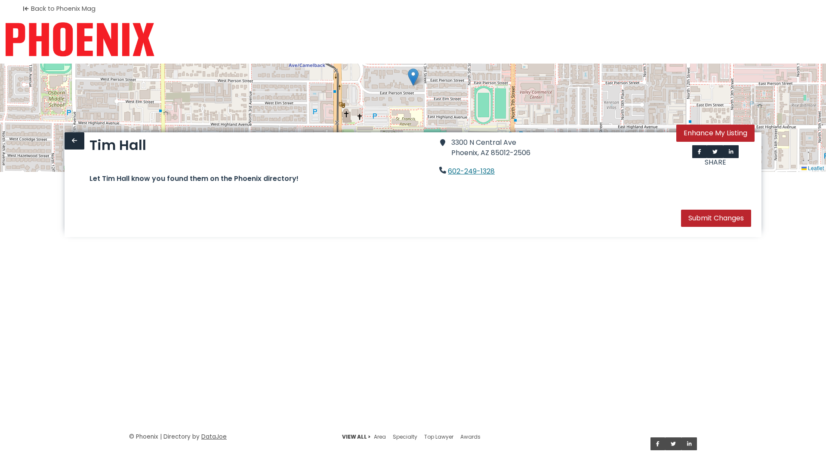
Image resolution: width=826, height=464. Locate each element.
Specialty (405, 436)
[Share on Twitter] (715, 151)
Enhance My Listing (715, 133)
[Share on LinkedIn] (731, 151)
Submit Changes (716, 218)
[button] (413, 77)
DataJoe (214, 437)
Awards (470, 436)
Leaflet (815, 167)
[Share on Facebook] (699, 151)
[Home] (80, 39)
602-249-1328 (471, 171)
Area (380, 436)
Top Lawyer (438, 436)
